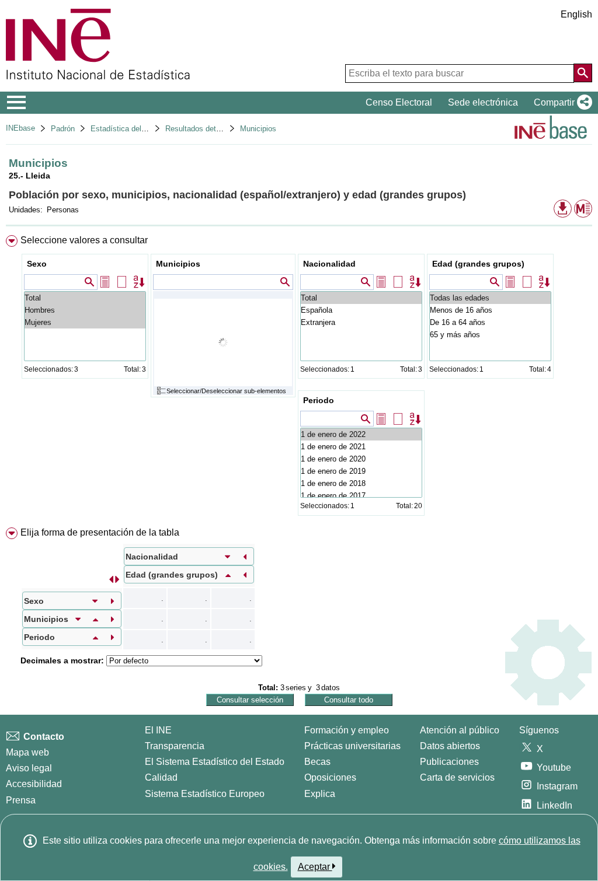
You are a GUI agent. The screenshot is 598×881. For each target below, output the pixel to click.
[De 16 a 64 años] (490, 322)
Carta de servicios (457, 777)
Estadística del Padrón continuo (145, 128)
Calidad (161, 777)
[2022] (361, 434)
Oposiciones (330, 777)
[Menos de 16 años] (490, 310)
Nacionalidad (329, 263)
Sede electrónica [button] (483, 102)
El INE (158, 730)
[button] (560, 102)
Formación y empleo (346, 730)
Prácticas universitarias (352, 746)
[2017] (361, 496)
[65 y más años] (490, 334)
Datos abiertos (450, 746)
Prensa (21, 800)
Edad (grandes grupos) (478, 263)
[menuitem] (299, 378)
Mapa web (27, 752)
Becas (317, 762)
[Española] (361, 310)
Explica (319, 794)
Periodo (318, 400)
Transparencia (174, 746)
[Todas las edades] (490, 298)
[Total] (85, 298)
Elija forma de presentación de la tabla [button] (99, 532)
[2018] (361, 483)
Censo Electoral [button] (399, 102)
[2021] (361, 446)
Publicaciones (449, 762)
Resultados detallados (202, 128)
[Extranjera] (361, 322)
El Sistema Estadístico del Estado (214, 762)
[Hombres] (85, 310)
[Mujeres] (85, 322)
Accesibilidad (34, 784)
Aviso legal (29, 768)
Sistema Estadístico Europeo (205, 794)
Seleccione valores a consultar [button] (84, 240)
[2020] (361, 459)
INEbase (20, 128)
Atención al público (459, 730)
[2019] (361, 471)
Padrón (63, 128)
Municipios (258, 128)
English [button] (576, 14)
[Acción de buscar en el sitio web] (582, 73)
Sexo (37, 263)
